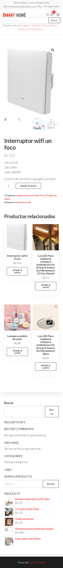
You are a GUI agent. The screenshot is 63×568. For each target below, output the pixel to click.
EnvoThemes (37, 562)
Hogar (26, 25)
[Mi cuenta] (48, 14)
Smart (35, 25)
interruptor (20, 202)
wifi (29, 202)
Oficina (44, 25)
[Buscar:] (31, 484)
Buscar (54, 20)
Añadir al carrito (28, 185)
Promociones (36, 29)
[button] (58, 15)
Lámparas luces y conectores (30, 195)
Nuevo (23, 29)
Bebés (54, 25)
